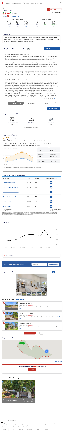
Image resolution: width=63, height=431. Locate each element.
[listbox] (60, 2)
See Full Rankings (30, 333)
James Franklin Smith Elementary (11, 192)
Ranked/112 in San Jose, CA (11, 16)
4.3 (51, 182)
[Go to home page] (12, 3)
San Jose (56, 98)
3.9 (51, 206)
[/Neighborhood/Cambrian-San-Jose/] (11, 326)
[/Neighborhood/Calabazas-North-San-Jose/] (11, 316)
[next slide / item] (45, 283)
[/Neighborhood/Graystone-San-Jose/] (11, 306)
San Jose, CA (20, 299)
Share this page (57, 12)
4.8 (51, 201)
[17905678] (18, 391)
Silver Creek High (7, 206)
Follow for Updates (53, 264)
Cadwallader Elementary (9, 182)
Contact (32, 369)
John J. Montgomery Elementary (10, 187)
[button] (54, 9)
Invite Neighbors (54, 108)
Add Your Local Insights (52, 48)
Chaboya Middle (7, 201)
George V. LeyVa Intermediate (10, 196)
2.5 (51, 187)
